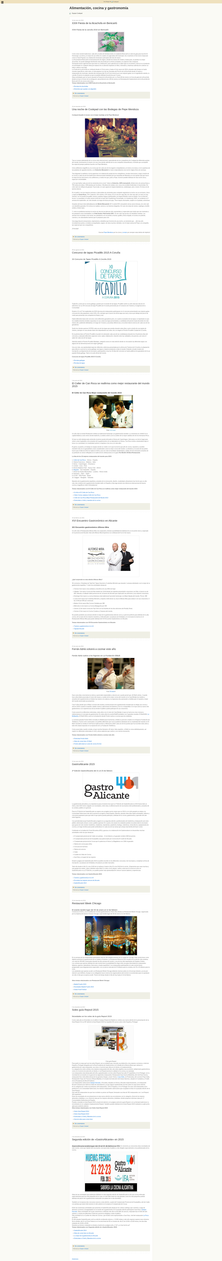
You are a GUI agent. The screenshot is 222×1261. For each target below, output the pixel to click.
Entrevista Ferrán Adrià (81, 738)
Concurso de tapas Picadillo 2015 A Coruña (96, 252)
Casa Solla (120, 1077)
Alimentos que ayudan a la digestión (85, 89)
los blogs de (107, 1)
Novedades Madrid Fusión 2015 (84, 987)
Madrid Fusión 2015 (80, 984)
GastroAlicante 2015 (83, 764)
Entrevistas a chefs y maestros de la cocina (87, 500)
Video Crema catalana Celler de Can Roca (87, 495)
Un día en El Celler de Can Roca (84, 492)
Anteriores (75, 1259)
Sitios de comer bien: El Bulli (83, 741)
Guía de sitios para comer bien (83, 1119)
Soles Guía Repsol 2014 (81, 1111)
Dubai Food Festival (80, 989)
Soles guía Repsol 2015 (85, 1009)
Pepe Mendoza (108, 232)
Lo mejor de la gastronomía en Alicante (86, 1235)
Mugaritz (76, 469)
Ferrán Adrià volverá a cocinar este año (94, 649)
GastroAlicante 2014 (80, 883)
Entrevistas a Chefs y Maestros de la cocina (87, 1116)
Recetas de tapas (79, 363)
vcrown (125, 232)
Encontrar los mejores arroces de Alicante (87, 880)
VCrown (112, 691)
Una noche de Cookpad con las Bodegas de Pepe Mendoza (105, 109)
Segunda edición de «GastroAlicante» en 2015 (98, 1139)
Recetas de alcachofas (81, 86)
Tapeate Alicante (79, 628)
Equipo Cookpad (77, 13)
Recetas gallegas (79, 360)
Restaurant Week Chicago (86, 903)
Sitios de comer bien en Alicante (84, 1233)
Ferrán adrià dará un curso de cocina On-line (87, 744)
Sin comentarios (80, 93)
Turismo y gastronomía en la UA (84, 626)
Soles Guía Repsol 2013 (81, 1114)
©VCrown (113, 430)
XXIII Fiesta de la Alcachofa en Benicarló (94, 23)
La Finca (146, 1215)
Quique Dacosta (95, 1082)
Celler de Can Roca (79, 460)
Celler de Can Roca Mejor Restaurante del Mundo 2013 (91, 497)
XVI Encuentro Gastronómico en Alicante (94, 520)
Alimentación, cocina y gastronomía (98, 8)
